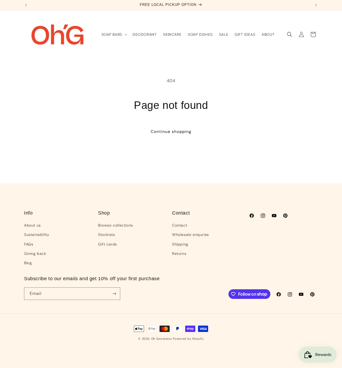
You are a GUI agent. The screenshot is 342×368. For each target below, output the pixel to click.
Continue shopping (171, 131)
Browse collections (115, 225)
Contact (179, 225)
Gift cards (107, 244)
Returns (179, 253)
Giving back (35, 253)
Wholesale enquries (190, 234)
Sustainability (36, 234)
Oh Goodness (162, 339)
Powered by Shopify (188, 339)
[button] (113, 34)
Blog (28, 262)
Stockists (106, 234)
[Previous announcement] (26, 5)
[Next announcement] (316, 5)
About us (32, 225)
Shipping (180, 244)
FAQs (28, 244)
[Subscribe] (114, 293)
